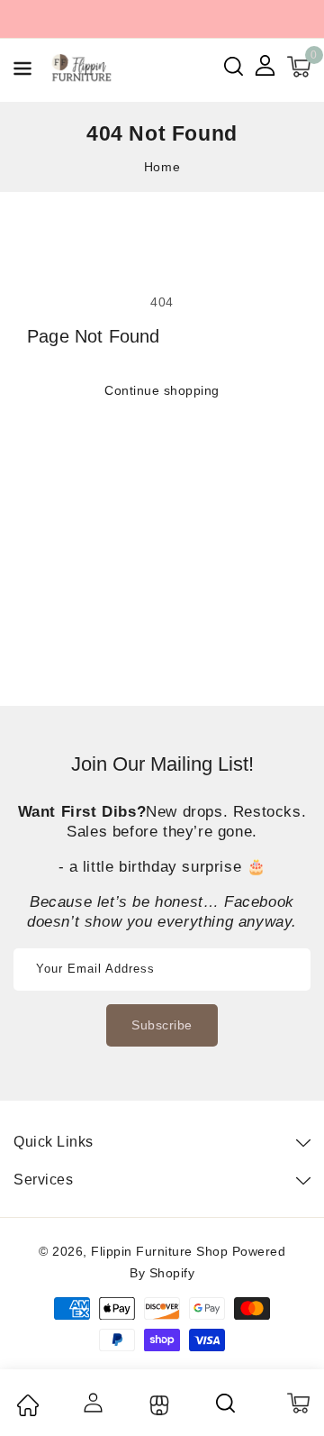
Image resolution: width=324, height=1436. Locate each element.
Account (92, 1402)
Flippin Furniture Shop (159, 1251)
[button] (23, 71)
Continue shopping (162, 390)
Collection (157, 1405)
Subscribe (162, 1025)
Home (162, 167)
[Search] (226, 1402)
